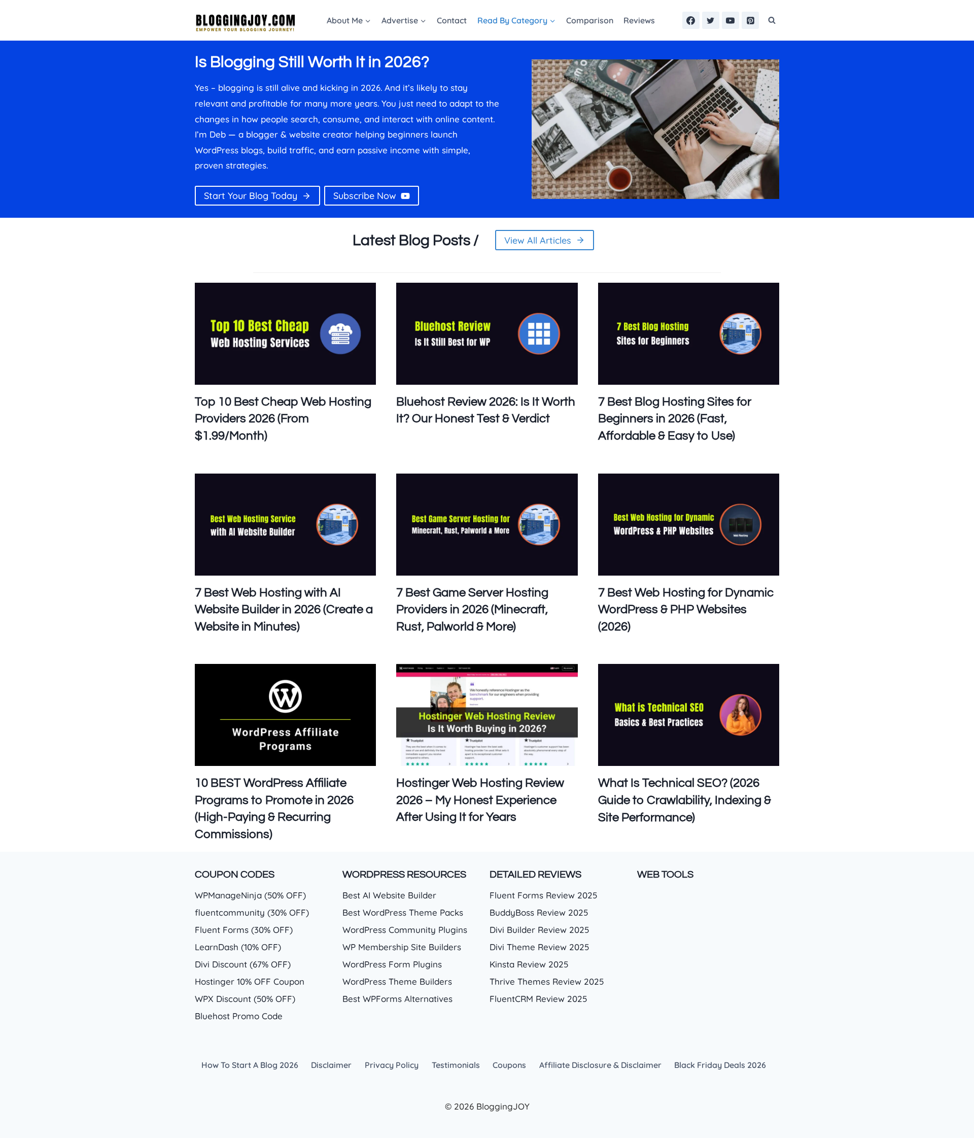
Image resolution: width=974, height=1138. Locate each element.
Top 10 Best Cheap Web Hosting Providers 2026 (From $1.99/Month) (283, 418)
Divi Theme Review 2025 (539, 947)
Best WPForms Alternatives (397, 998)
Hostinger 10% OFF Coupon (249, 981)
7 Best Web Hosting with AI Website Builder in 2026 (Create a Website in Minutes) (284, 609)
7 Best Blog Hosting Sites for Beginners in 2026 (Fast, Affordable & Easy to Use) (674, 418)
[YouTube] (730, 20)
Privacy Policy (392, 1065)
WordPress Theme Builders (397, 981)
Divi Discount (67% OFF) (243, 964)
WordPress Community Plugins (404, 929)
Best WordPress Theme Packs (402, 912)
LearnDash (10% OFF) (238, 947)
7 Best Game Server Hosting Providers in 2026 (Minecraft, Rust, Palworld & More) (472, 609)
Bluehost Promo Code (239, 1016)
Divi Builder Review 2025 (539, 929)
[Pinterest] (750, 20)
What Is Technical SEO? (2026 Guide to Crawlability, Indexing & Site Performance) (684, 800)
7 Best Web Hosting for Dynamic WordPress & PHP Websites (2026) (686, 609)
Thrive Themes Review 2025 (547, 981)
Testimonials (456, 1065)
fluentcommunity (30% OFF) (252, 912)
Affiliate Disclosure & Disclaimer (600, 1065)
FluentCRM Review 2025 (538, 998)
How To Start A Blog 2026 (249, 1065)
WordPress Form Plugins (392, 964)
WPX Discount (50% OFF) (245, 998)
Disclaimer (331, 1065)
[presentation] (285, 334)
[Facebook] (691, 20)
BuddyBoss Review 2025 (539, 912)
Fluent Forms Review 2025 (543, 895)
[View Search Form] (771, 20)
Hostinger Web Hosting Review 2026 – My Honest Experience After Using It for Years (480, 800)
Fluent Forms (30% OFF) (244, 929)
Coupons (509, 1065)
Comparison (589, 20)
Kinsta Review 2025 (529, 964)
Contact (452, 20)
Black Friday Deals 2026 (720, 1065)
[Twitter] (710, 20)
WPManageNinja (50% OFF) (250, 895)
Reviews (639, 20)
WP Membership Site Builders (401, 947)
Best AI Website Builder (389, 895)
